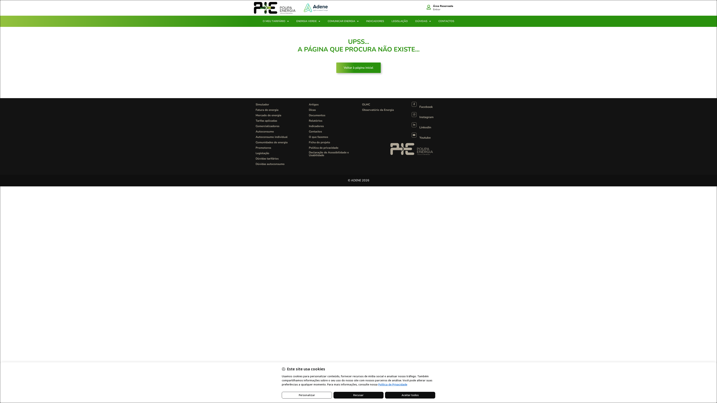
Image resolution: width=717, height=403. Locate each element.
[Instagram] (414, 114)
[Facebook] (414, 104)
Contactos (446, 21)
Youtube (425, 138)
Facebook (426, 107)
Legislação (400, 21)
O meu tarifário (274, 21)
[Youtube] (414, 135)
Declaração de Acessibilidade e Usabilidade (329, 154)
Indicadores (375, 21)
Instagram (426, 117)
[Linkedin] (414, 124)
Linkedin (425, 127)
